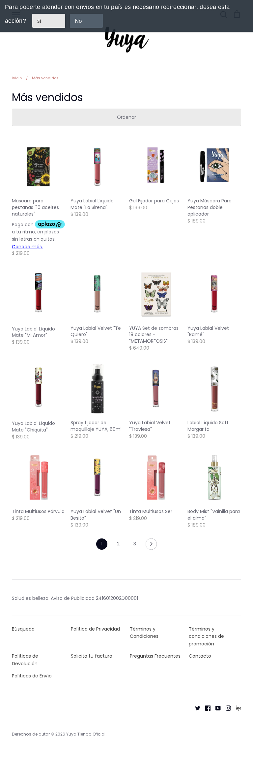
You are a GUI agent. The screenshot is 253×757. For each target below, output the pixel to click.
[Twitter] (195, 708)
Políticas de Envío (32, 675)
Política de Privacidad (95, 629)
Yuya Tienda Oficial (86, 734)
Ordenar (126, 117)
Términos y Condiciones (144, 632)
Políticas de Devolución (25, 660)
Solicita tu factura (91, 656)
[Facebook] (205, 708)
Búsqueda (23, 629)
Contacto (200, 656)
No (78, 20)
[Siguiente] (151, 545)
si (39, 20)
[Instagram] (226, 708)
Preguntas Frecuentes (155, 656)
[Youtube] (216, 708)
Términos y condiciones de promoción (206, 636)
